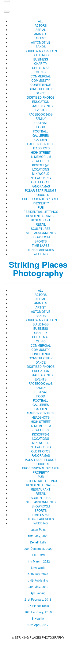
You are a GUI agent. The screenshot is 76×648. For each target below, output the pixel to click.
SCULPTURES (40, 228)
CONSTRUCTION (41, 89)
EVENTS (40, 110)
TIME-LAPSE (40, 245)
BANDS (41, 46)
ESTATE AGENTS (41, 106)
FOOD (40, 127)
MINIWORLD (40, 173)
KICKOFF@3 (40, 165)
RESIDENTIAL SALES (40, 216)
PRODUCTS (41, 195)
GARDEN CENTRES (40, 144)
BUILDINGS (41, 55)
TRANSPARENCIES (40, 250)
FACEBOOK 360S (41, 114)
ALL (40, 21)
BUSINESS (40, 59)
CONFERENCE (40, 85)
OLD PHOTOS (40, 182)
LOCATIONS (40, 169)
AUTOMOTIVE (40, 42)
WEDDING (41, 254)
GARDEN (40, 140)
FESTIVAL (41, 123)
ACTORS (41, 25)
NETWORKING (41, 178)
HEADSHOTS (41, 148)
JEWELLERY (40, 161)
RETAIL (41, 224)
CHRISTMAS (40, 68)
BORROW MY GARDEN (41, 51)
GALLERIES (41, 135)
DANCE (41, 93)
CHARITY (40, 63)
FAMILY (41, 118)
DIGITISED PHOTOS (40, 97)
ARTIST (40, 38)
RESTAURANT (40, 220)
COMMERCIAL (41, 76)
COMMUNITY (40, 80)
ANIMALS (40, 34)
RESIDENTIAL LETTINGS (40, 212)
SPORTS (41, 241)
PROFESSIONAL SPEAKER (40, 199)
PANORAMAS (40, 186)
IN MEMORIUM (40, 156)
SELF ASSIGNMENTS (41, 233)
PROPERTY (41, 203)
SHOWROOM (40, 237)
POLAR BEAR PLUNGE (40, 190)
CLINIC (41, 72)
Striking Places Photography (38, 269)
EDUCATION (40, 101)
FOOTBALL (40, 131)
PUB (41, 207)
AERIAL (40, 30)
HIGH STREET (41, 152)
